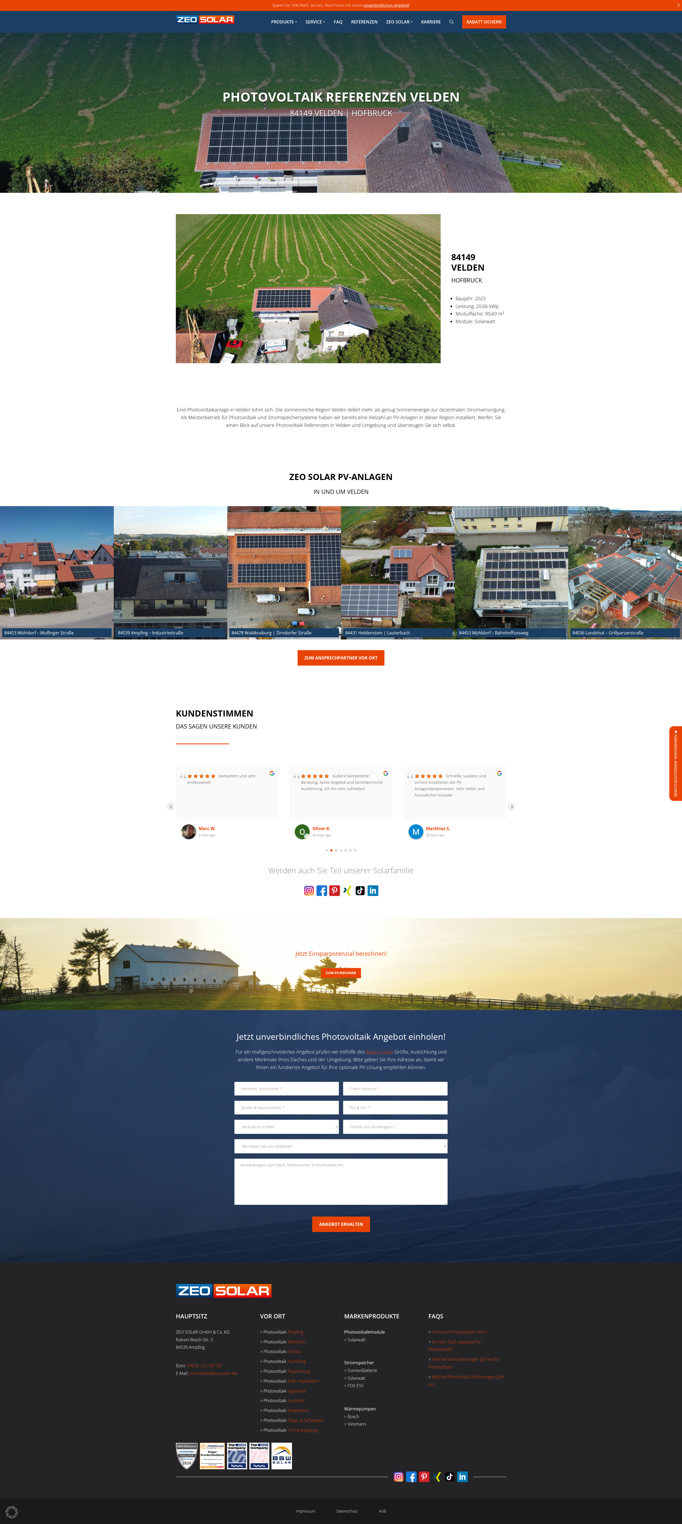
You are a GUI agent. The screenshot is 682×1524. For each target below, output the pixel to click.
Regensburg (298, 1371)
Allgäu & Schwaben (305, 1420)
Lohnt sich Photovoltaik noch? (459, 1332)
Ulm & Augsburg (302, 1430)
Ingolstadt (296, 1391)
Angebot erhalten (341, 1224)
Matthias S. (324, 828)
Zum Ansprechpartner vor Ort (341, 658)
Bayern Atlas (379, 1052)
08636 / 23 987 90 (204, 1366)
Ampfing (295, 1332)
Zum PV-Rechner (341, 972)
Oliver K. (208, 828)
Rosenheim (298, 1410)
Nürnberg (296, 1361)
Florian (433, 828)
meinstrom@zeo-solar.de (213, 1373)
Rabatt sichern (484, 22)
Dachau (294, 1351)
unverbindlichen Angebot (386, 5)
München (296, 1342)
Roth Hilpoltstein (303, 1381)
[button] (11, 1512)
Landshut (296, 1400)
